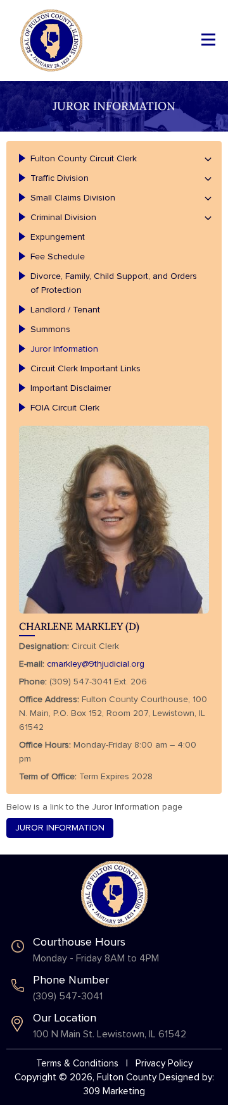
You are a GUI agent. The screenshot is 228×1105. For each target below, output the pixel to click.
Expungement (57, 237)
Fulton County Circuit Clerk (83, 158)
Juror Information (64, 349)
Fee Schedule (57, 256)
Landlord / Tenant (65, 310)
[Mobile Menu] (208, 39)
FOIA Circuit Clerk (64, 408)
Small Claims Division (72, 198)
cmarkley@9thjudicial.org (95, 664)
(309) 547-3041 (68, 996)
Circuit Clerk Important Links (85, 368)
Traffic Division (59, 178)
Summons (50, 329)
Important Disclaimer (70, 388)
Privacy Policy (164, 1063)
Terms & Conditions (77, 1063)
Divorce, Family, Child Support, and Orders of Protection (113, 283)
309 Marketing (114, 1091)
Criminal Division (63, 217)
